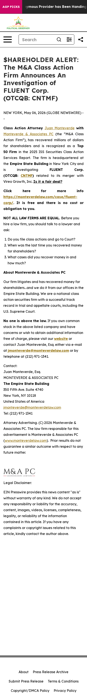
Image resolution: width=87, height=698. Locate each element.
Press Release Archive (50, 672)
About (24, 672)
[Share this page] (81, 39)
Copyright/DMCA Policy (30, 690)
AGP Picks (11, 7)
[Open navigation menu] (7, 39)
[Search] (59, 39)
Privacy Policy (65, 690)
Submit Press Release (26, 681)
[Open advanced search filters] (69, 39)
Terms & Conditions (63, 681)
